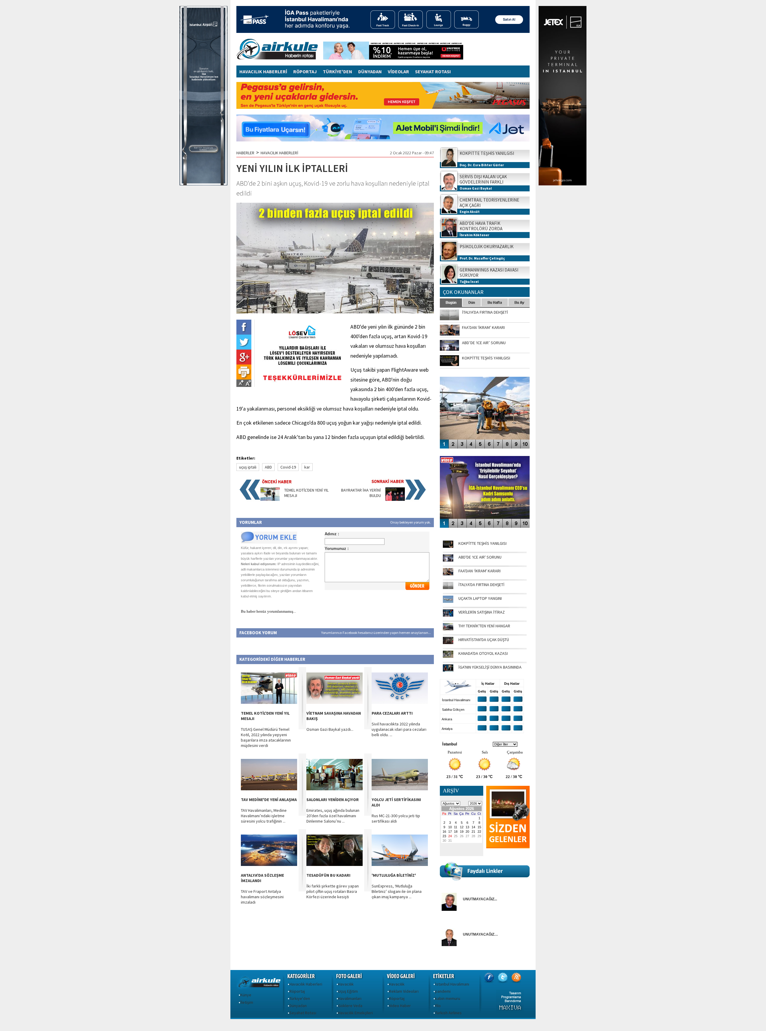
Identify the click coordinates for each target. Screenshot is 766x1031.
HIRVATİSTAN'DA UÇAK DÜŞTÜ (483, 639)
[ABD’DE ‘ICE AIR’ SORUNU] (448, 560)
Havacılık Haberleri (305, 984)
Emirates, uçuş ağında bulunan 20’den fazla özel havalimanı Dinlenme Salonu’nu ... (332, 816)
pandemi (443, 991)
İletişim (246, 1002)
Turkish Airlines (448, 1012)
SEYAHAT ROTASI (433, 71)
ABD (268, 467)
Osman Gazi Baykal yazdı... (329, 729)
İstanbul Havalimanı (452, 984)
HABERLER (245, 152)
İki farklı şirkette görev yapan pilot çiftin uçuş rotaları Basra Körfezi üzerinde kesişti (332, 891)
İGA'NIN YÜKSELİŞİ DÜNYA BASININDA (490, 667)
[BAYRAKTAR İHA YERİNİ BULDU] (395, 499)
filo (438, 1005)
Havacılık (346, 984)
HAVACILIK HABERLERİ (263, 71)
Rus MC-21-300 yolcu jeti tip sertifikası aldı (396, 818)
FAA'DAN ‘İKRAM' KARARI (479, 571)
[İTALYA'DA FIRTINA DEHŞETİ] (448, 587)
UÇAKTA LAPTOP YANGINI (480, 598)
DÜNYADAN (370, 71)
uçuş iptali (247, 467)
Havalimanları (349, 998)
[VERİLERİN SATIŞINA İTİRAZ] (448, 615)
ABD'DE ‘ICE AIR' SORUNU (479, 557)
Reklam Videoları (404, 991)
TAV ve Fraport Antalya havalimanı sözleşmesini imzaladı (262, 897)
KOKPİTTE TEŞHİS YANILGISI (482, 543)
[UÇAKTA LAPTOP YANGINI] (448, 601)
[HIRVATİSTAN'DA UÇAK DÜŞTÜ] (448, 642)
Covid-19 (288, 467)
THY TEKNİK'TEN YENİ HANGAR (484, 626)
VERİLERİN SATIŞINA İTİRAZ (481, 612)
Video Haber (400, 1005)
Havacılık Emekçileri (355, 1012)
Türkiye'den (299, 998)
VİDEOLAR (398, 71)
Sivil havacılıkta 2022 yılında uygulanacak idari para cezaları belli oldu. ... (399, 729)
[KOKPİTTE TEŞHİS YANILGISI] (448, 546)
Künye (245, 995)
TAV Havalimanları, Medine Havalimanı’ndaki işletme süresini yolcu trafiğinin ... (264, 816)
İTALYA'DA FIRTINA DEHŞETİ (481, 584)
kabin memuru (447, 998)
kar (307, 467)
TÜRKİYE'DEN (337, 71)
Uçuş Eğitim (348, 991)
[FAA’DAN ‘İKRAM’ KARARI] (448, 573)
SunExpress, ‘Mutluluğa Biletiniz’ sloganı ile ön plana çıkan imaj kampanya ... (397, 891)
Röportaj (297, 991)
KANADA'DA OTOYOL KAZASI (483, 653)
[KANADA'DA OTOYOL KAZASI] (448, 656)
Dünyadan (298, 1005)
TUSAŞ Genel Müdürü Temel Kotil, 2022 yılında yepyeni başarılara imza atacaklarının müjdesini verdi (266, 737)
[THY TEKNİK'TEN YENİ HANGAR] (448, 629)
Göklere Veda (350, 1005)
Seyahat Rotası (302, 1012)
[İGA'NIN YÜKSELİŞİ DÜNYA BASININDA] (448, 670)
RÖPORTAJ (305, 71)
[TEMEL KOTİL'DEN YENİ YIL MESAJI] (270, 499)
